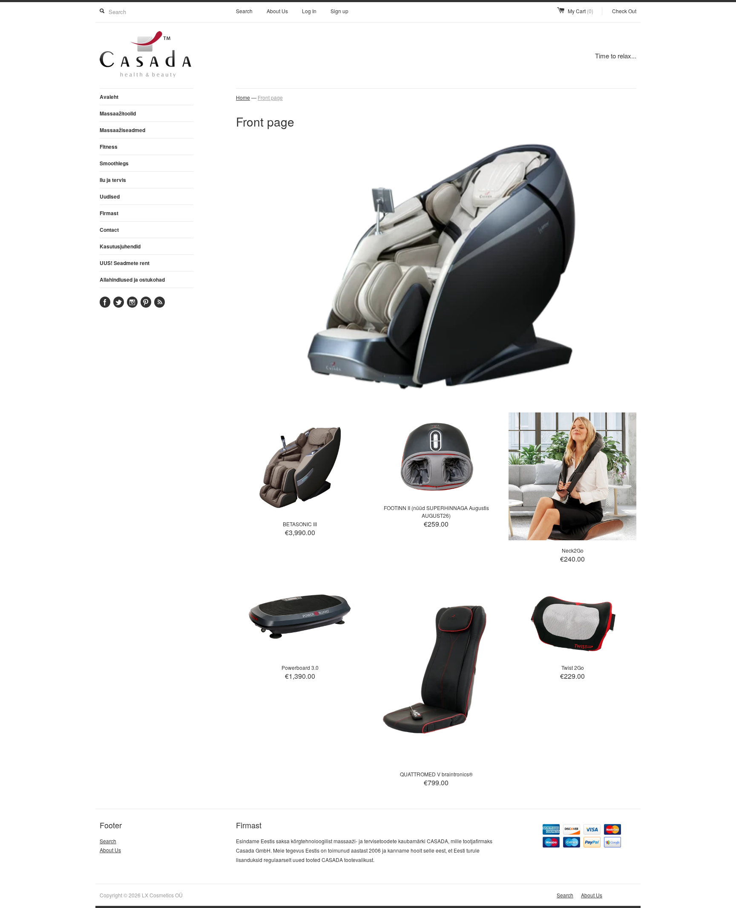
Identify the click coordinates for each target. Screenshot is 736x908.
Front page (270, 97)
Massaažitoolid (118, 113)
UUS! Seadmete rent (125, 263)
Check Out (624, 10)
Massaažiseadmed (122, 130)
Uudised (110, 196)
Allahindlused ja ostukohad (132, 279)
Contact (109, 229)
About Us (277, 10)
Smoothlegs (114, 163)
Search (244, 10)
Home (243, 97)
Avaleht (109, 97)
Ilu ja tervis (113, 180)
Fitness (109, 146)
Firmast (109, 213)
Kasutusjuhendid (120, 246)
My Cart (580, 10)
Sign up (339, 10)
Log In (309, 10)
